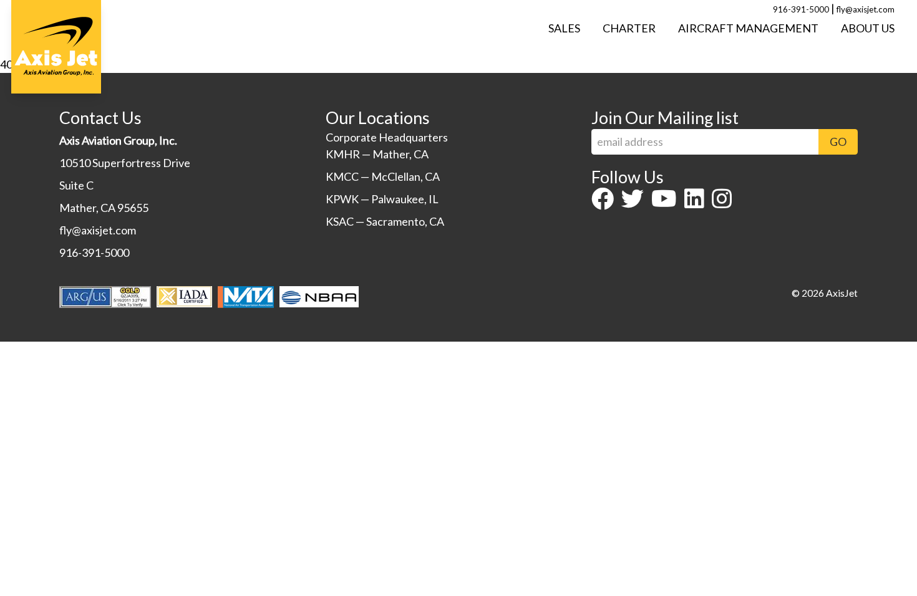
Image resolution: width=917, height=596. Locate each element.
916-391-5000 (801, 9)
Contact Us (100, 117)
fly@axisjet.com (866, 9)
